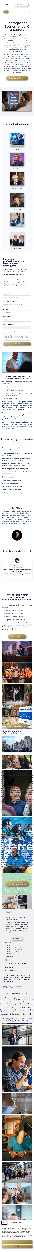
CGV (7, 993)
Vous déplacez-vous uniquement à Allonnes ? (13, 701)
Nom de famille (8, 301)
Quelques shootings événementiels (12, 732)
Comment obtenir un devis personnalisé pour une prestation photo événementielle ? (12, 709)
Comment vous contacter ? (11, 717)
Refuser (17, 1246)
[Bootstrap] (25, 963)
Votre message (8, 332)
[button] (29, 11)
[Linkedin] (18, 963)
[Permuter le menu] (6, 959)
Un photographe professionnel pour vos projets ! (17, 918)
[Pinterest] (21, 963)
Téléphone (7, 317)
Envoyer (17, 344)
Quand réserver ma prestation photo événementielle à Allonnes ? (14, 671)
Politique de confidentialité (17, 1250)
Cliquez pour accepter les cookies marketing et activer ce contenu (17, 884)
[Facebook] (15, 963)
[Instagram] (9, 963)
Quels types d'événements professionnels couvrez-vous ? (12, 678)
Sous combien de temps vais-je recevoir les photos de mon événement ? (12, 686)
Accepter (17, 1242)
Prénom (6, 294)
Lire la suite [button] (17, 577)
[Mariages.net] (17, 939)
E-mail (5, 309)
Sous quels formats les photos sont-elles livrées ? (13, 694)
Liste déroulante (8, 324)
